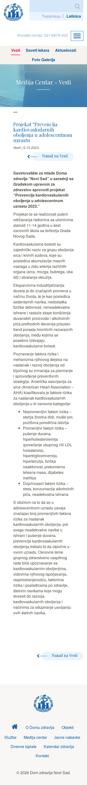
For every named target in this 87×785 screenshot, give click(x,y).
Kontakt (42, 755)
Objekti (68, 727)
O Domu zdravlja (40, 727)
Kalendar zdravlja (59, 746)
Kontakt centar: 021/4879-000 (42, 35)
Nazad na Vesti (55, 155)
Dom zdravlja (14, 727)
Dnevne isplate (23, 746)
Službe (10, 737)
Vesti (15, 50)
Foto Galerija (43, 59)
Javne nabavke (67, 737)
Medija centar (35, 737)
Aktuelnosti (65, 50)
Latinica (73, 16)
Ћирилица (51, 16)
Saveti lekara (37, 50)
